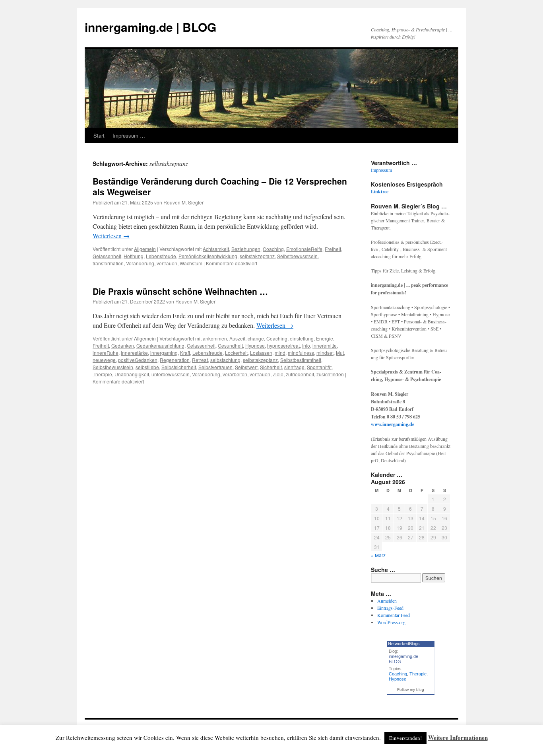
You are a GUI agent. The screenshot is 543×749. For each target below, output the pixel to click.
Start (99, 135)
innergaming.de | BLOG (150, 26)
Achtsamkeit (216, 248)
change (256, 338)
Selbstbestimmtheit (300, 359)
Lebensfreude (161, 256)
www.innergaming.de (392, 424)
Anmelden (387, 600)
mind (280, 352)
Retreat (200, 359)
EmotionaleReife (304, 248)
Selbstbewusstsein (297, 256)
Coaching (273, 248)
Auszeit (237, 338)
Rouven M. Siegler (183, 202)
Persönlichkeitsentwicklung (207, 256)
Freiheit (333, 248)
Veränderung (140, 263)
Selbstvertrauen (215, 367)
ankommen (215, 338)
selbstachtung (225, 359)
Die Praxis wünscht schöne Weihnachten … (180, 291)
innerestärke (134, 352)
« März (378, 555)
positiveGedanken (137, 359)
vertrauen (167, 263)
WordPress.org (391, 622)
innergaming (164, 352)
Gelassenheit (107, 256)
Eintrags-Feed (390, 608)
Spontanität (319, 367)
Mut (340, 352)
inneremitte (324, 345)
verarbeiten (235, 374)
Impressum (381, 170)
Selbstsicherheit (178, 367)
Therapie (102, 374)
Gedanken (122, 345)
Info (306, 345)
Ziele (278, 374)
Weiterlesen (111, 236)
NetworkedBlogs (404, 643)
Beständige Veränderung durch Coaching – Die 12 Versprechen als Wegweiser (220, 186)
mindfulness (301, 352)
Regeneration (175, 359)
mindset (325, 352)
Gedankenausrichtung (160, 345)
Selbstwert (246, 367)
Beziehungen (245, 248)
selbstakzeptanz (257, 256)
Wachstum (191, 263)
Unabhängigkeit (131, 374)
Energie (324, 338)
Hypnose (255, 345)
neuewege (104, 359)
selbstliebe (147, 367)
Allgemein (145, 248)
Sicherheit (271, 367)
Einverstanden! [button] (405, 737)
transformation (108, 263)
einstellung (302, 338)
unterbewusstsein (170, 374)
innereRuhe (105, 352)
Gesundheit (230, 345)
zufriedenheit (300, 374)
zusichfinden (330, 374)
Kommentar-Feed (393, 615)
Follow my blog (410, 689)
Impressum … (128, 135)
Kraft (185, 352)
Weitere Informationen (458, 737)
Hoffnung (134, 256)
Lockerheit (236, 352)
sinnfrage (294, 367)
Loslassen (261, 352)
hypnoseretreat (283, 345)
